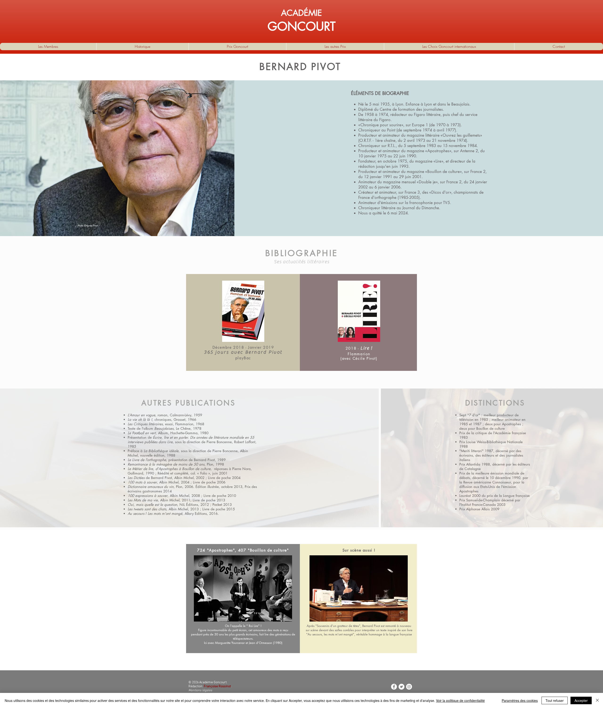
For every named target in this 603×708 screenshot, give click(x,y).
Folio (203, 473)
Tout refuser (555, 700)
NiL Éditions (188, 504)
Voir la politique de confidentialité (460, 700)
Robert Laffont (244, 442)
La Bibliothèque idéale (161, 451)
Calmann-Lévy (180, 415)
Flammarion (184, 424)
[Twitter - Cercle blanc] (401, 687)
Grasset (179, 419)
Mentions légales (200, 690)
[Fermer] (597, 700)
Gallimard (135, 473)
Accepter (581, 700)
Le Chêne (183, 428)
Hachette (177, 433)
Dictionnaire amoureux (145, 486)
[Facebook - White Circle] (394, 687)
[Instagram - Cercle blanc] (409, 687)
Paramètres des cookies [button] (520, 700)
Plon (210, 464)
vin (171, 486)
